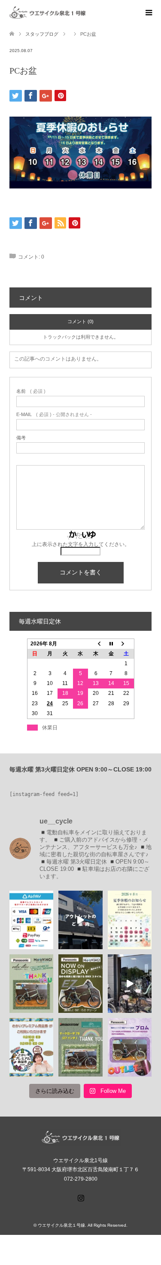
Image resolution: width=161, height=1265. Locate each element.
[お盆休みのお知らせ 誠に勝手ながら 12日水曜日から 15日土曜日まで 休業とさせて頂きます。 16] (130, 920)
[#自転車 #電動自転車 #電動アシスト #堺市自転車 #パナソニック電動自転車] (130, 983)
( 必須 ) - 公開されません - (54, 414)
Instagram (80, 1197)
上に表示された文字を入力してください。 (81, 544)
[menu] (148, 13)
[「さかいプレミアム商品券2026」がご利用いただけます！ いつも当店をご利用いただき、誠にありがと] (31, 1047)
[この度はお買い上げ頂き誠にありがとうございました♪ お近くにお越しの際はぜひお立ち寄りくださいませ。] (31, 983)
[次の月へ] (126, 644)
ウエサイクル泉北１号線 (61, 1225)
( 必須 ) (31, 391)
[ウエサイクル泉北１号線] (85, 12)
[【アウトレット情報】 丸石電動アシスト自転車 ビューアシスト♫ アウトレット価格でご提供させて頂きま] (80, 920)
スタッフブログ (41, 34)
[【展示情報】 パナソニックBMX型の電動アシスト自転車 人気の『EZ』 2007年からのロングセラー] (80, 983)
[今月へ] (111, 644)
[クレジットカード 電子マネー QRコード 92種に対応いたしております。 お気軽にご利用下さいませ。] (31, 920)
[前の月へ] (95, 644)
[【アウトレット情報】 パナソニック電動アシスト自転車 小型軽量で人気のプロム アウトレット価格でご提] (130, 1047)
